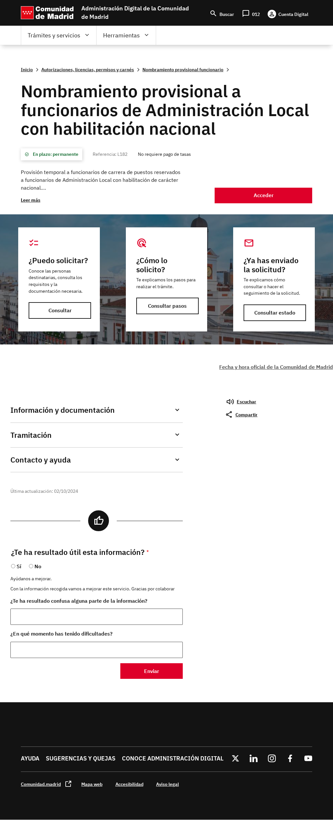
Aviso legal (167, 784)
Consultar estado (274, 312)
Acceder (263, 195)
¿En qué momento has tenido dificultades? (61, 633)
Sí (19, 566)
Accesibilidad (129, 784)
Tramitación (31, 435)
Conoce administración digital (172, 758)
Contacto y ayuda (40, 459)
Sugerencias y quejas (80, 758)
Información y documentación (62, 410)
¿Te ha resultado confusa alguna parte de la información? (78, 601)
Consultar (60, 310)
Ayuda (30, 758)
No (37, 566)
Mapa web (91, 784)
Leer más (30, 200)
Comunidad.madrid (41, 784)
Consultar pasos (167, 305)
